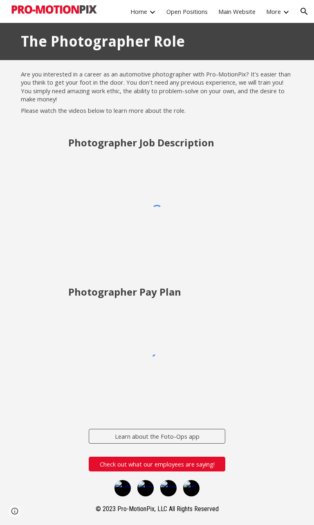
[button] (304, 11)
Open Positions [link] (187, 11)
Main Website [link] (237, 11)
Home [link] (138, 11)
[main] (122, 41)
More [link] (273, 11)
